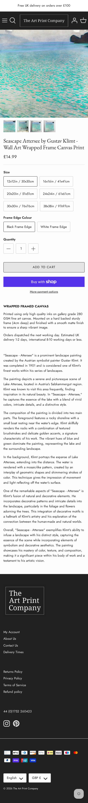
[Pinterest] (16, 723)
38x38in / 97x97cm (56, 206)
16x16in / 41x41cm (56, 181)
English (12, 778)
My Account (11, 632)
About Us (9, 638)
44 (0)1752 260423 (17, 711)
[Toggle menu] (4, 20)
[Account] (74, 20)
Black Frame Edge (19, 226)
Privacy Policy (12, 678)
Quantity (9, 239)
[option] (44, 74)
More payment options (44, 292)
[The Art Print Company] (44, 20)
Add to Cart (44, 267)
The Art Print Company (25, 788)
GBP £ (36, 778)
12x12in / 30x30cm (20, 181)
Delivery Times (13, 652)
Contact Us (10, 645)
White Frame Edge (54, 226)
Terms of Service (14, 685)
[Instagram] (6, 723)
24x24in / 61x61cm (56, 193)
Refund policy (12, 691)
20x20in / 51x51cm (20, 193)
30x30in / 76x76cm (20, 206)
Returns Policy (12, 671)
